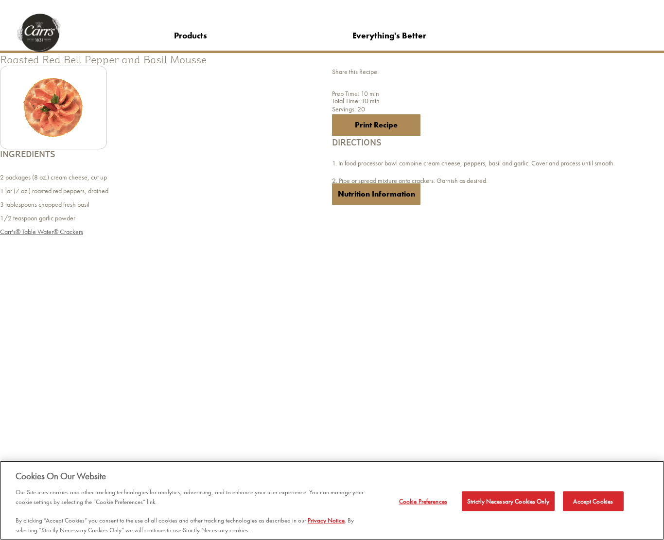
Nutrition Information (376, 194)
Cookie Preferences (423, 501)
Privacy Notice (326, 521)
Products (190, 35)
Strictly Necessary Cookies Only (508, 501)
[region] (332, 500)
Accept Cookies (593, 501)
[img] (53, 107)
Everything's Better (389, 35)
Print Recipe (376, 125)
